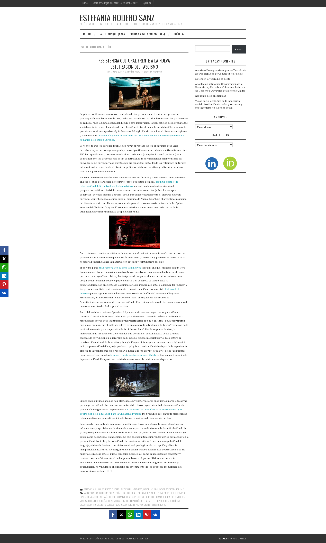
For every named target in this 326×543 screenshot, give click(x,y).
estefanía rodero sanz (126, 497)
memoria (83, 501)
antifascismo (89, 493)
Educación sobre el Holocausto (171, 493)
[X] (121, 514)
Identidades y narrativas (154, 489)
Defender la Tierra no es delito (213, 78)
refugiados (109, 504)
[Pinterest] (147, 514)
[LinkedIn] (138, 514)
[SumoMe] (155, 514)
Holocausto (168, 497)
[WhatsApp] (130, 514)
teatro (163, 504)
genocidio (150, 497)
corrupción (114, 493)
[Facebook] (113, 514)
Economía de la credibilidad (210, 95)
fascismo (140, 497)
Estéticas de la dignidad (131, 489)
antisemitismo (102, 493)
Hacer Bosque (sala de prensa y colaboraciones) (115, 3)
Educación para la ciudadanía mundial (138, 493)
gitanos (159, 497)
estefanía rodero (107, 497)
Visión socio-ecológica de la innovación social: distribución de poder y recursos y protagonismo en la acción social (218, 104)
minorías (102, 501)
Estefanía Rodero (132, 71)
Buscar (239, 49)
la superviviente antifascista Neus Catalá (133, 355)
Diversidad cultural (111, 489)
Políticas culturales (175, 489)
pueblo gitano (96, 504)
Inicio (85, 3)
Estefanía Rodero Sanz (117, 18)
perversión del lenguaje (141, 501)
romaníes (155, 504)
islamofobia (180, 497)
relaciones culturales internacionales (132, 504)
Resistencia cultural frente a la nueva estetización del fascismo (134, 63)
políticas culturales (162, 501)
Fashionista (225, 538)
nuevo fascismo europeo (118, 501)
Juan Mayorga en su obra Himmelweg (120, 267)
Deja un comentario (153, 71)
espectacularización (89, 497)
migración (93, 501)
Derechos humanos (92, 489)
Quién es (147, 3)
